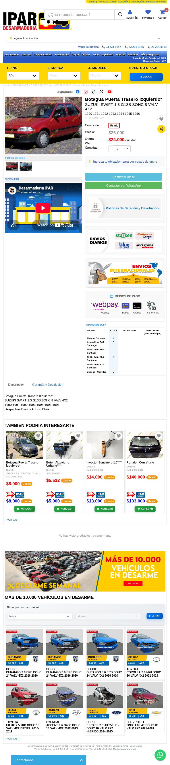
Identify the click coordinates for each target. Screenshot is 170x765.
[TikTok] (94, 92)
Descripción (16, 384)
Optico (86, 54)
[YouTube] (109, 92)
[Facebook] (78, 92)
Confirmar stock (123, 177)
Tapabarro (107, 54)
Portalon (133, 54)
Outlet (112, 1)
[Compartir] (161, 129)
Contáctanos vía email (124, 749)
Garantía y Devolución (131, 1)
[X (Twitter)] (102, 92)
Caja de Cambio (43, 54)
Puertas (120, 54)
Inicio (92, 1)
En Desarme (12, 54)
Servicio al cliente (156, 1)
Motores (26, 54)
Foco (96, 54)
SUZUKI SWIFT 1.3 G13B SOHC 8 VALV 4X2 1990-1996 (42, 85)
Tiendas (102, 1)
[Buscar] (120, 15)
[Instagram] (86, 92)
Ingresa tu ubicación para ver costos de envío (125, 161)
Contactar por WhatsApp (123, 185)
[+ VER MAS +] (12, 520)
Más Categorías (150, 54)
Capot (75, 54)
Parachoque (62, 54)
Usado (114, 125)
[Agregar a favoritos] (161, 119)
